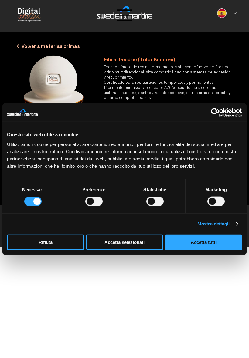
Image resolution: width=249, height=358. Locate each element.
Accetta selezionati (124, 242)
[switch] (94, 201)
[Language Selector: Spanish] (227, 13)
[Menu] (124, 15)
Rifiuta (46, 242)
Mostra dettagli (213, 223)
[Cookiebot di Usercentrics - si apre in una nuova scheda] (215, 112)
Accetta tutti (204, 242)
